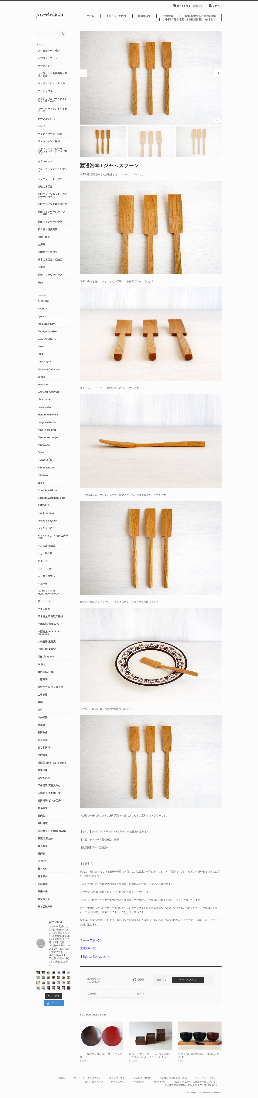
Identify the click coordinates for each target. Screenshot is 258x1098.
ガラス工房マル (46, 576)
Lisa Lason (44, 399)
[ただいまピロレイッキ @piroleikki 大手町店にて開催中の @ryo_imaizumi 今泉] (43, 988)
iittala (41, 354)
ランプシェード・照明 (50, 179)
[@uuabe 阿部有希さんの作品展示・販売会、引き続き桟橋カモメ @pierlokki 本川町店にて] (48, 988)
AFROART (43, 301)
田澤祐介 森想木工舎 (49, 793)
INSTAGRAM (117, 1081)
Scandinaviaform (48, 490)
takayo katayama (47, 520)
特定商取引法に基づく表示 (173, 1078)
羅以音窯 (43, 823)
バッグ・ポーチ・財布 (50, 133)
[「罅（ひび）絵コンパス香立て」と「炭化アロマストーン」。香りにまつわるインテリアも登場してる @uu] (68, 972)
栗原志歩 (43, 740)
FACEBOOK (139, 1081)
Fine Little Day (46, 323)
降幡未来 (43, 891)
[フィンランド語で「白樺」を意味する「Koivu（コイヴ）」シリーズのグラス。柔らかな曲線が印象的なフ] (43, 972)
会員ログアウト (117, 1078)
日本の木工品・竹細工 (50, 259)
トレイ (41, 126)
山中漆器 (43, 694)
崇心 (40, 709)
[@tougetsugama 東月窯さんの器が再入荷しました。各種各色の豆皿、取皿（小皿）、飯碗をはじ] (58, 977)
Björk (41, 316)
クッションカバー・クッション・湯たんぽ (52, 99)
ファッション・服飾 (49, 141)
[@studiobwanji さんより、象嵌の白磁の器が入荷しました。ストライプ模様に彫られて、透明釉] (38, 972)
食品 (40, 282)
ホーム (90, 15)
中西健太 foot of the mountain (49, 632)
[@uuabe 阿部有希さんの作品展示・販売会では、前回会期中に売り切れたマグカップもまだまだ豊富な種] (38, 988)
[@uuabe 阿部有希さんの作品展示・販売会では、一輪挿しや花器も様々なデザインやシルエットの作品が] (48, 977)
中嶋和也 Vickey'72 (48, 624)
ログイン (217, 6)
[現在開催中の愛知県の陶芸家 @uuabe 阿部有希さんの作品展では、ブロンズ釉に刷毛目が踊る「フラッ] (68, 977)
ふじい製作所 (45, 553)
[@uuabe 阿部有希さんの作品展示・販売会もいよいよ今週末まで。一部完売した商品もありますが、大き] (58, 972)
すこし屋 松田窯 (47, 545)
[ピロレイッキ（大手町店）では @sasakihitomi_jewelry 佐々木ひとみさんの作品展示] (38, 977)
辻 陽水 (42, 861)
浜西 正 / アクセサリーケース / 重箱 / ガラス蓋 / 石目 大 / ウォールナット (149, 1056)
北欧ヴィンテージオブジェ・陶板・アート (51, 213)
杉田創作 (43, 732)
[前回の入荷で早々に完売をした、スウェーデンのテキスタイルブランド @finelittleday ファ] (38, 982)
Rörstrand (43, 475)
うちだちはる (45, 528)
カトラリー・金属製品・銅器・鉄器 (52, 74)
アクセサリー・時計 (49, 50)
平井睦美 (43, 717)
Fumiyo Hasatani (47, 331)
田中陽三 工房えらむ (49, 785)
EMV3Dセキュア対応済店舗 (200, 15)
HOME (61, 1078)
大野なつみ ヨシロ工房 (50, 687)
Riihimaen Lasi (46, 467)
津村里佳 (43, 755)
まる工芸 (43, 561)
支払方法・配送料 (116, 15)
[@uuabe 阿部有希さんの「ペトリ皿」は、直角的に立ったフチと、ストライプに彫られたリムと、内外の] (53, 982)
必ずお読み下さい (94, 1081)
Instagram (144, 15)
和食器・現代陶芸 (47, 229)
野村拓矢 (43, 868)
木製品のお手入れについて (95, 956)
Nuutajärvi (44, 444)
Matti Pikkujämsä (48, 414)
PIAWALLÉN (45, 460)
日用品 (41, 267)
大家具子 (43, 679)
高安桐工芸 (44, 899)
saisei (41, 482)
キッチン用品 (45, 91)
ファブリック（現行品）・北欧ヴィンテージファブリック (52, 151)
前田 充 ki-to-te (46, 656)
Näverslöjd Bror (47, 429)
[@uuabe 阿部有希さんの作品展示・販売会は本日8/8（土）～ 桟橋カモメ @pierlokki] (68, 988)
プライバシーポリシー (206, 1078)
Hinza (41, 346)
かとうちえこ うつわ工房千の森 (53, 537)
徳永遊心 (43, 724)
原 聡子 (42, 664)
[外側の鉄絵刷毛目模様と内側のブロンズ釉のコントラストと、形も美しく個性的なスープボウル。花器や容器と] (63, 982)
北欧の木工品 (45, 186)
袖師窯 (41, 853)
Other (41, 452)
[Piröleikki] (50, 16)
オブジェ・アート (47, 58)
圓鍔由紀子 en (46, 671)
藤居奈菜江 (44, 846)
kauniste (43, 384)
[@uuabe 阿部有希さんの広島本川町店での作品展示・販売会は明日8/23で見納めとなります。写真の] (48, 972)
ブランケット (45, 161)
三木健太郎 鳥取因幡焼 (50, 616)
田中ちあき (44, 777)
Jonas (41, 376)
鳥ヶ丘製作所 (45, 906)
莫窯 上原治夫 (45, 838)
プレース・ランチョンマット (52, 170)
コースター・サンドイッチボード (52, 109)
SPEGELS (44, 505)
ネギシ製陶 (44, 608)
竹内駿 (41, 815)
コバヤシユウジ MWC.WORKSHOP (48, 592)
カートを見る (188, 4)
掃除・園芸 (44, 236)
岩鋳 (40, 702)
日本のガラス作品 (47, 252)
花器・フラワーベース (50, 274)
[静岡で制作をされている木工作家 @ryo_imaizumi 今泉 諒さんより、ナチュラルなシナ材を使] (63, 977)
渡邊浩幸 (43, 770)
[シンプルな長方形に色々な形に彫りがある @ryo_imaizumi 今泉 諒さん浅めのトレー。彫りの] (53, 988)
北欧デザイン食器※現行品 (52, 204)
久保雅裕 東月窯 (47, 641)
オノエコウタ (45, 568)
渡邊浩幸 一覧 (88, 948)
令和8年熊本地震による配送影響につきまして (190, 19)
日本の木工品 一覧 (90, 940)
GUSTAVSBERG (47, 338)
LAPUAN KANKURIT (49, 391)
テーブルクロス (46, 118)
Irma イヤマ (44, 361)
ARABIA (42, 308)
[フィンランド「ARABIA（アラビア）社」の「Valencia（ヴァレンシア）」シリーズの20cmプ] (63, 972)
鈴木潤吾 (43, 876)
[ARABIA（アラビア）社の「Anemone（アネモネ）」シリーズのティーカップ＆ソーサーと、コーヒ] (53, 977)
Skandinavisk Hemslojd (51, 497)
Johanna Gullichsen (49, 369)
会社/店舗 (167, 15)
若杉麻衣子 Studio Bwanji (52, 830)
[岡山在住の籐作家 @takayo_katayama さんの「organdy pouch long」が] (48, 982)
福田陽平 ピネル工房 (49, 800)
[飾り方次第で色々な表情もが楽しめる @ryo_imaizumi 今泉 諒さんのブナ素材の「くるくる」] (58, 982)
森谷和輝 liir (45, 747)
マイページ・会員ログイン (87, 1078)
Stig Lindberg (46, 513)
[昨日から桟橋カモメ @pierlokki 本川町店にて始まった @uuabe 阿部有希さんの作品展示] (58, 988)
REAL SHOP (159, 1081)
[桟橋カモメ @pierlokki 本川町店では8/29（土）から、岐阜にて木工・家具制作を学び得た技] (68, 982)
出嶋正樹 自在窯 (47, 649)
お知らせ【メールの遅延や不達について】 (196, 1081)
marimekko (44, 407)
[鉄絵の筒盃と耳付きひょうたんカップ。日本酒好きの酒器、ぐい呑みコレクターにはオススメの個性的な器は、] (43, 982)
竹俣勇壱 (43, 808)
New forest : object (48, 437)
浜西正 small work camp (52, 762)
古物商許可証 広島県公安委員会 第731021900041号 (191, 1085)
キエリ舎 (43, 583)
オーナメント (45, 65)
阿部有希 (43, 883)
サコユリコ (44, 601)
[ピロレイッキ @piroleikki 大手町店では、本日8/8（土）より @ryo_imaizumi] (63, 988)
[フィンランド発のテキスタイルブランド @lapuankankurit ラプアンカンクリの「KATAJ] (43, 977)
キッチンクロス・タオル (51, 83)
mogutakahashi (47, 422)
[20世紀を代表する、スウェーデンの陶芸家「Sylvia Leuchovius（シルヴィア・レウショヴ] (53, 972)
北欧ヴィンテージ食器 (50, 221)
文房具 (41, 244)
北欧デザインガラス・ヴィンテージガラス (52, 195)
